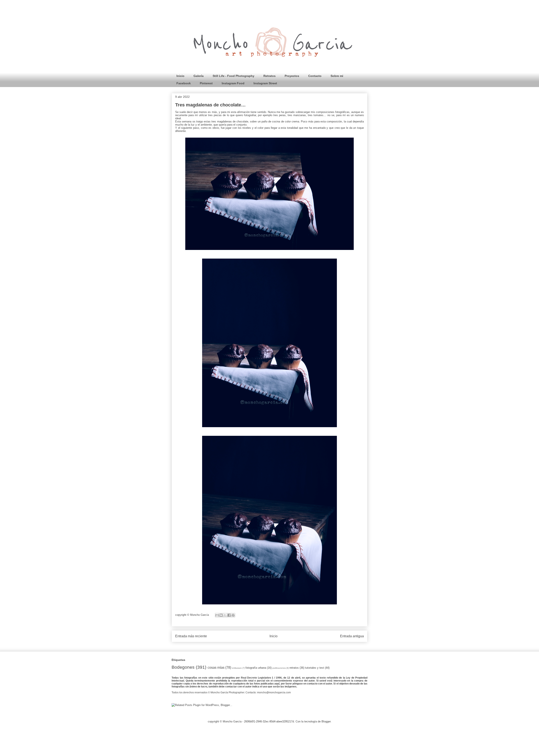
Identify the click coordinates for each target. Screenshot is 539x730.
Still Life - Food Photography (233, 76)
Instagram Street (265, 83)
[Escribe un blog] (221, 615)
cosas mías (216, 667)
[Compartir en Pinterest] (233, 615)
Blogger (326, 721)
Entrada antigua (352, 636)
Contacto (315, 76)
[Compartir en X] (225, 615)
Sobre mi (337, 76)
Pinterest (206, 83)
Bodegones (183, 667)
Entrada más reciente (191, 636)
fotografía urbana (255, 667)
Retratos (269, 76)
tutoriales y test (314, 667)
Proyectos (292, 76)
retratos (294, 667)
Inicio (180, 76)
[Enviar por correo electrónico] (217, 615)
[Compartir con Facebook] (229, 615)
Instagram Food (233, 83)
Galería (198, 76)
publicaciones (279, 668)
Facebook (183, 83)
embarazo (237, 668)
